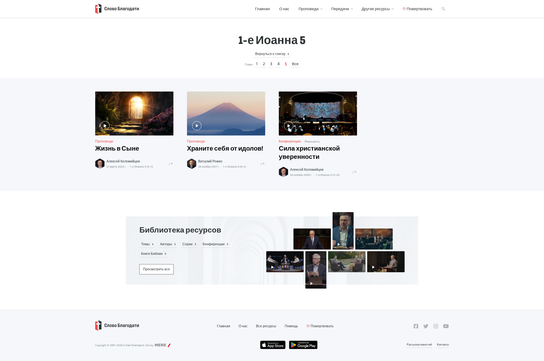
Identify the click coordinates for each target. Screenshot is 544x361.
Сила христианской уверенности (309, 153)
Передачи (340, 9)
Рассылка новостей (419, 344)
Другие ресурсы (376, 9)
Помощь (291, 326)
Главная (262, 9)
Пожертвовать (419, 9)
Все (295, 64)
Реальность (312, 141)
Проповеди (309, 9)
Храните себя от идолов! (225, 149)
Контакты (443, 344)
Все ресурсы (266, 326)
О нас (284, 9)
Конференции (290, 141)
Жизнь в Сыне (117, 149)
